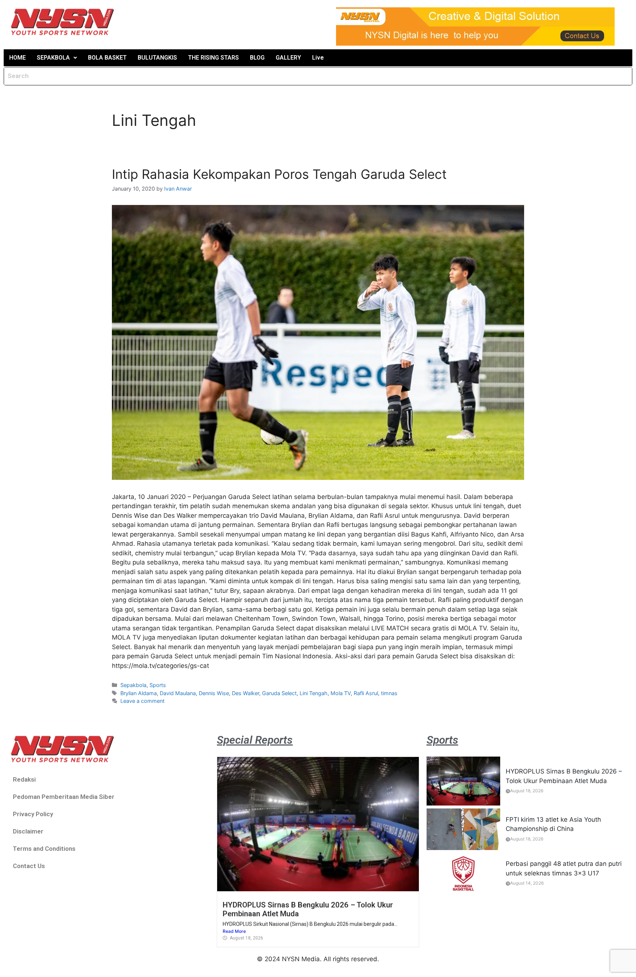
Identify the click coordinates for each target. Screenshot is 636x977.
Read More (234, 931)
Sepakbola (133, 685)
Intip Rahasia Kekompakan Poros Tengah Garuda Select (279, 174)
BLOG (257, 57)
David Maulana (178, 693)
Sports (157, 685)
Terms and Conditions (44, 848)
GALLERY (288, 57)
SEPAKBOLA (53, 57)
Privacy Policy (33, 814)
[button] (56, 57)
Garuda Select (279, 693)
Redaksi (24, 779)
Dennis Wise (214, 693)
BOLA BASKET (107, 57)
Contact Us (29, 866)
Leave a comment (142, 701)
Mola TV (341, 693)
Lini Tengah (314, 693)
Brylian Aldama (138, 693)
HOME (17, 57)
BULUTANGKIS (157, 57)
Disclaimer (28, 831)
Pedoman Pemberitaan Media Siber (63, 796)
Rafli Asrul (366, 693)
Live (318, 57)
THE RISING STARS (213, 57)
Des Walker (245, 693)
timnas (389, 693)
